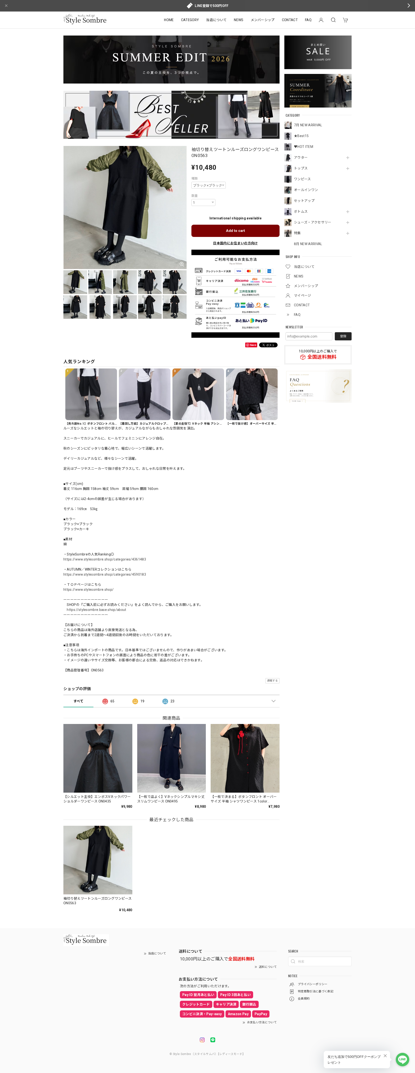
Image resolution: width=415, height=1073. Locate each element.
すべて (78, 701)
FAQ (308, 20)
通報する (272, 680)
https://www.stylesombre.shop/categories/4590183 (104, 574)
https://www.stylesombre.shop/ (88, 589)
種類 (194, 178)
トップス (301, 168)
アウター (301, 157)
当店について (216, 20)
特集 (297, 233)
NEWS (238, 20)
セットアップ (304, 201)
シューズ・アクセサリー (312, 222)
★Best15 (301, 136)
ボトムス (301, 211)
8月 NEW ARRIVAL (308, 244)
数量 (194, 196)
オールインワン (306, 190)
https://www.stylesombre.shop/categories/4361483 (104, 559)
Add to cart (235, 231)
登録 (343, 336)
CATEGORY (190, 20)
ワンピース (302, 179)
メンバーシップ (263, 20)
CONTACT (290, 20)
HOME (169, 20)
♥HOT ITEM (303, 147)
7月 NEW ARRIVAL (308, 125)
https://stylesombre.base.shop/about (96, 610)
